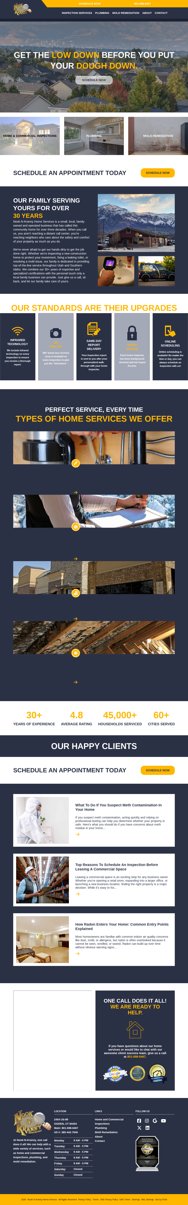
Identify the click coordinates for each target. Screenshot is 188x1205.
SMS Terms (124, 1199)
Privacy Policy (84, 1199)
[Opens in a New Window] (139, 1120)
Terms (96, 1199)
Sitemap (136, 1199)
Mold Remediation (106, 1132)
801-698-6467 (142, 3)
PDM (164, 1199)
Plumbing (101, 1128)
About (99, 1136)
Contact (100, 1140)
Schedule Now (89, 3)
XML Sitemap (147, 1199)
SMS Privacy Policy (109, 1199)
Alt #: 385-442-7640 (66, 1132)
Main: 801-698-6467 (66, 1128)
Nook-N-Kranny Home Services (42, 1199)
